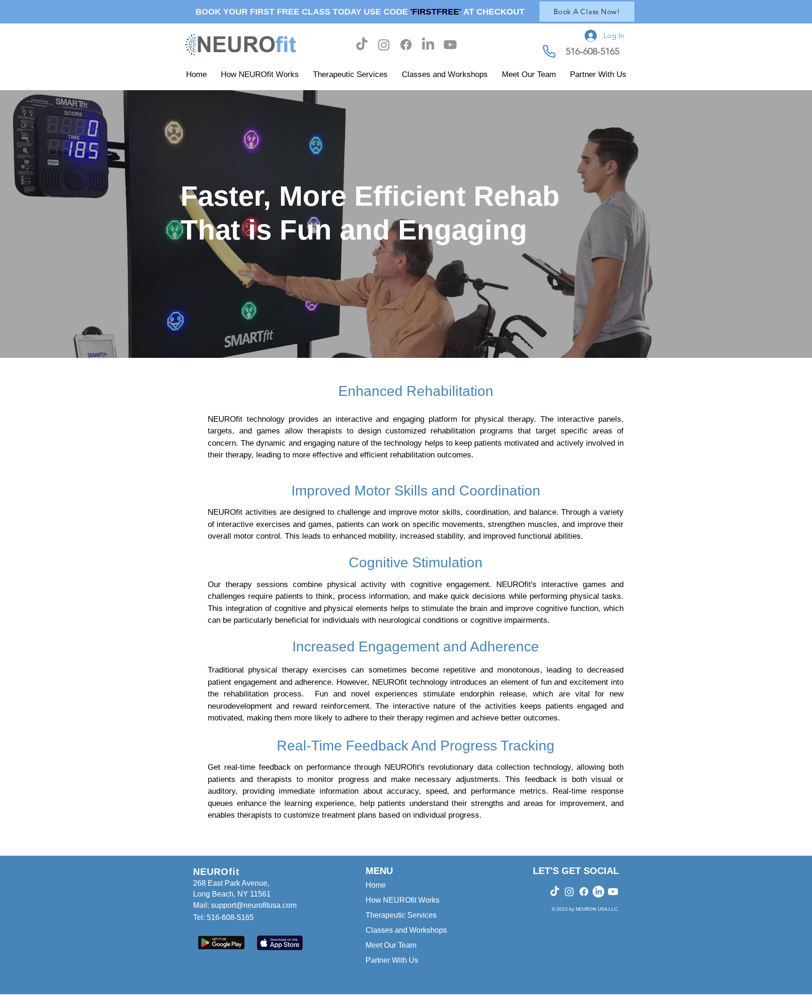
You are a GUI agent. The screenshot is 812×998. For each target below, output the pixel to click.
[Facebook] (406, 44)
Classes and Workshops (406, 930)
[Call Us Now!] (548, 51)
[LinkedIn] (428, 44)
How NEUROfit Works (402, 900)
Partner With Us (392, 960)
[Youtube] (450, 44)
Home (376, 885)
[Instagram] (383, 44)
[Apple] (280, 942)
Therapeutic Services (401, 915)
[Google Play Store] (221, 942)
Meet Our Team (391, 945)
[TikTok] (361, 44)
